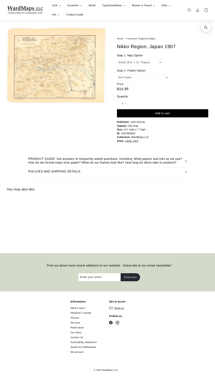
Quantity (122, 96)
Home (120, 38)
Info (54, 14)
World (92, 5)
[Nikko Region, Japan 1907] (22, 219)
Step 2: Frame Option (131, 70)
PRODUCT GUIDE (81, 313)
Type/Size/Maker (112, 5)
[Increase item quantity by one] (126, 103)
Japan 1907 (132, 140)
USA (55, 5)
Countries (73, 5)
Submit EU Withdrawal (83, 347)
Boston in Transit (142, 5)
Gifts (165, 5)
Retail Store (77, 327)
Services (75, 322)
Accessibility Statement (84, 342)
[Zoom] (56, 65)
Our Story (76, 332)
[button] (206, 27)
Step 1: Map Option (130, 55)
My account (77, 352)
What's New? (78, 308)
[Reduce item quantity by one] (120, 103)
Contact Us (77, 337)
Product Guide (74, 14)
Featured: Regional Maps (140, 38)
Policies (75, 317)
